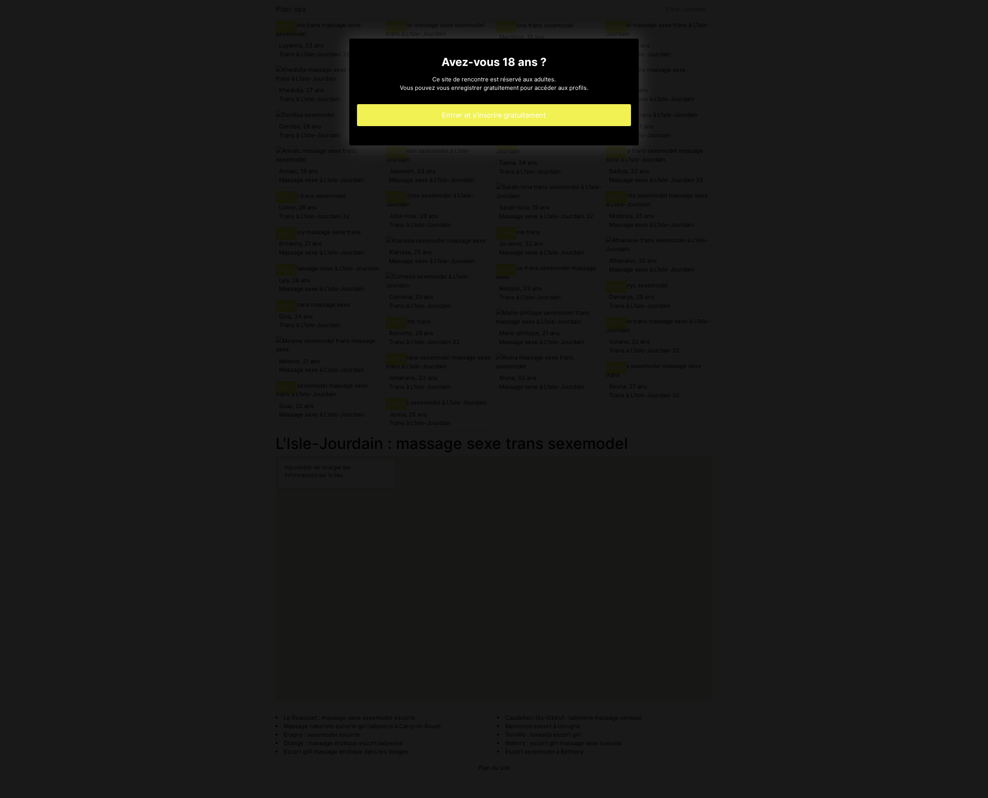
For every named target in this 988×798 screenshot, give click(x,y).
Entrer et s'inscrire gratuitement (494, 115)
